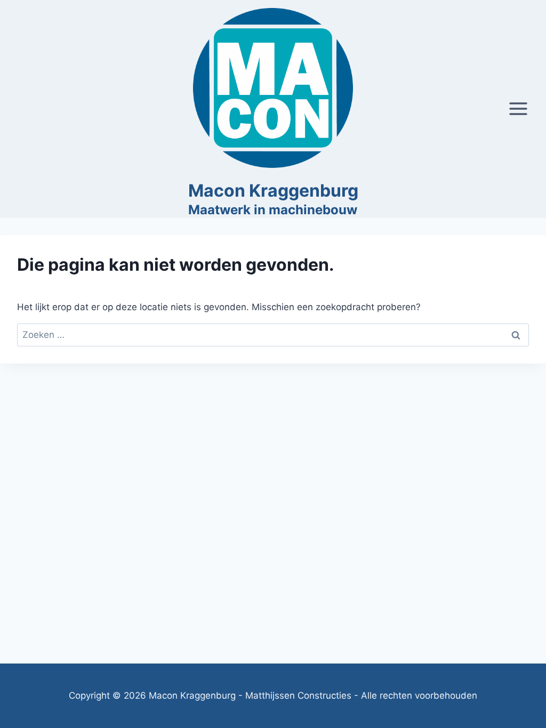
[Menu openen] (518, 109)
